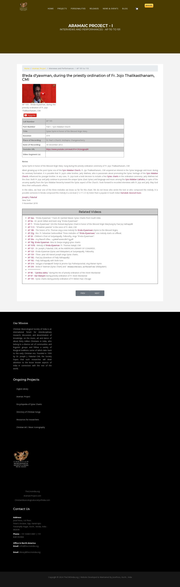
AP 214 (31, 263)
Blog (125, 8)
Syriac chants (112, 176)
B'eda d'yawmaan (85, 230)
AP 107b (31, 245)
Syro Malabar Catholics (135, 179)
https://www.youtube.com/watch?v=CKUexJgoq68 (67, 149)
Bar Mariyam (40, 275)
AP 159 (31, 254)
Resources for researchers (27, 419)
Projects (62, 8)
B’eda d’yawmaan (87, 233)
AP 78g (31, 242)
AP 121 (31, 248)
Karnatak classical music (131, 193)
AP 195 (31, 279)
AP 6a (30, 221)
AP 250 (31, 266)
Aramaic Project (23, 396)
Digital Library (22, 389)
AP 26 (30, 236)
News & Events (110, 8)
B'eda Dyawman (42, 242)
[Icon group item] (15, 558)
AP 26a (31, 239)
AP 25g (31, 233)
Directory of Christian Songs (28, 412)
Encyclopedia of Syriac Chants (29, 404)
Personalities (78, 8)
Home (50, 8)
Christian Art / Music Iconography (30, 427)
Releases (94, 8)
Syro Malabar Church (71, 170)
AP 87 (30, 275)
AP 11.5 (31, 227)
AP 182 (31, 257)
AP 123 (31, 251)
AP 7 (30, 224)
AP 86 (30, 272)
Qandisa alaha (41, 272)
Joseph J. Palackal (29, 197)
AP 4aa (31, 218)
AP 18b (31, 230)
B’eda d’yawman (53, 245)
